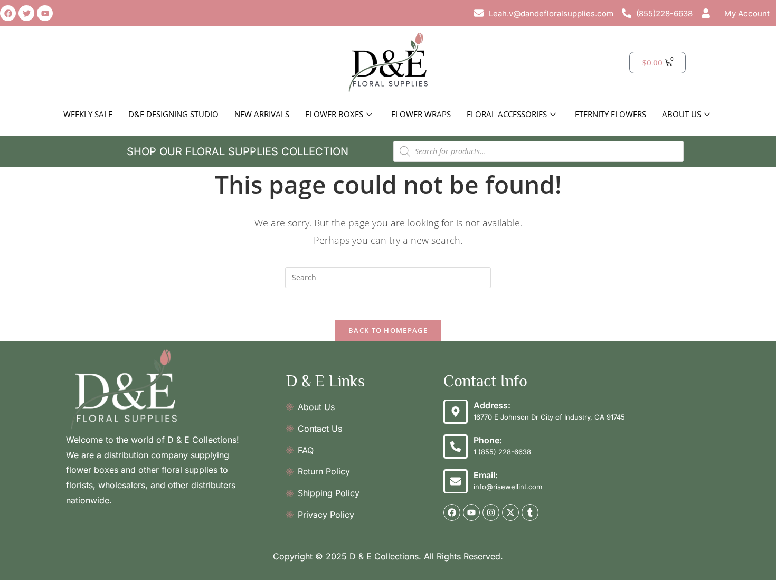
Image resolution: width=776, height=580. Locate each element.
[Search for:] (388, 277)
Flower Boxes (334, 114)
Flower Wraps (421, 114)
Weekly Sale (87, 114)
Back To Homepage (388, 330)
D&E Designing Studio (173, 114)
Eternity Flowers (610, 114)
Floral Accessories (507, 114)
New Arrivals (261, 114)
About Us (681, 114)
